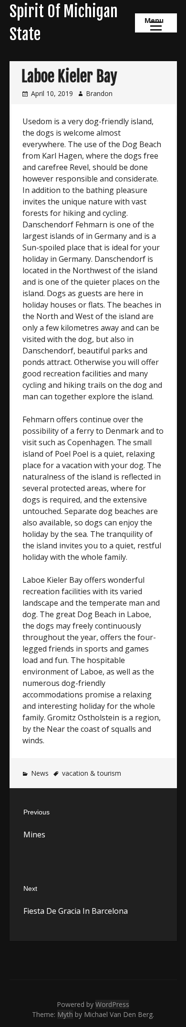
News (40, 773)
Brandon (99, 93)
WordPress (112, 1004)
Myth (65, 1014)
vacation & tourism (91, 773)
